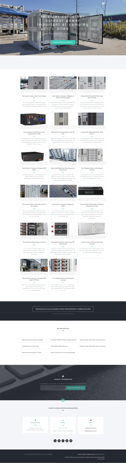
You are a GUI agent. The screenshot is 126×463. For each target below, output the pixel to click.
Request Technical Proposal (63, 42)
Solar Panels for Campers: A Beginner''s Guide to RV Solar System (63, 97)
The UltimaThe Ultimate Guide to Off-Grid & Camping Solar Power (92, 205)
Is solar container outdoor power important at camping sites (65, 33)
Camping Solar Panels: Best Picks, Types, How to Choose (92, 97)
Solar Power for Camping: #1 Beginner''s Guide (63, 205)
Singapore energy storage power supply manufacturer (92, 346)
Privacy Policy (37, 454)
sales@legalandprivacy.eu (91, 431)
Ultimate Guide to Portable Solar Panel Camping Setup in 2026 (34, 133)
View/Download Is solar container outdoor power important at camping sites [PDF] (63, 309)
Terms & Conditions (28, 454)
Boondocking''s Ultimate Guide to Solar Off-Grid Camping (63, 243)
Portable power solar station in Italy (30, 346)
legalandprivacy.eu (100, 454)
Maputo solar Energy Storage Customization (32, 340)
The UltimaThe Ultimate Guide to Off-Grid (34, 242)
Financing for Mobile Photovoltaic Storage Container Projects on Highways (64, 340)
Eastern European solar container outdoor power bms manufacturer (93, 340)
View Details (33, 84)
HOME (46, 33)
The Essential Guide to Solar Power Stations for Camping (34, 205)
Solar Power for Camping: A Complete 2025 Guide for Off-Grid (34, 279)
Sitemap (50, 454)
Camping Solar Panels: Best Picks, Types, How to (92, 133)
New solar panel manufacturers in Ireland (31, 352)
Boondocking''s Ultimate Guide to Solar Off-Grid (63, 133)
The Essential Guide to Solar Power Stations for (34, 97)
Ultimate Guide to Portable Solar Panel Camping (91, 243)
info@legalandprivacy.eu (90, 428)
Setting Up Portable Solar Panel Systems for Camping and (63, 169)
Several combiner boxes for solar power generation (63, 352)
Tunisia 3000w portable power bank (59, 346)
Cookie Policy (44, 454)
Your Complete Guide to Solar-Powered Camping (92, 169)
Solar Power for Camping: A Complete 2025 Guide (34, 169)
